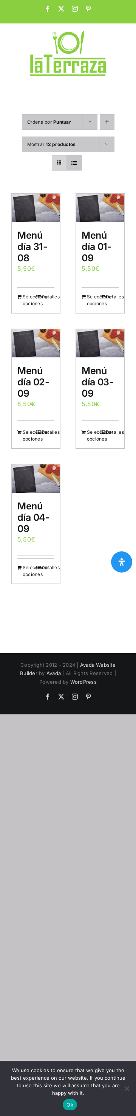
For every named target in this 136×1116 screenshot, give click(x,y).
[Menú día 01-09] (100, 208)
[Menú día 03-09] (100, 343)
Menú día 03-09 (97, 382)
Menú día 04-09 (33, 517)
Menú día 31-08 (32, 247)
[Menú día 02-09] (36, 343)
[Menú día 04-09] (36, 478)
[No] (126, 1088)
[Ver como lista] (74, 162)
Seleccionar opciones (29, 300)
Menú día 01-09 (96, 247)
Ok (69, 1105)
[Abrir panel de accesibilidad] (121, 562)
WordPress (83, 682)
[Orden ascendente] (107, 122)
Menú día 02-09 (33, 382)
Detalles (48, 297)
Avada (53, 673)
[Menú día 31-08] (36, 208)
